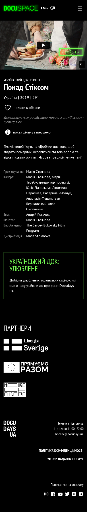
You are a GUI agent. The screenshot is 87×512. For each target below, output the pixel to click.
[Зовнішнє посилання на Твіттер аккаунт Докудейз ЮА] (67, 494)
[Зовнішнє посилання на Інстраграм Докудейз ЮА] (46, 494)
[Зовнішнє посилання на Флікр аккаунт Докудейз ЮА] (74, 494)
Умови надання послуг (65, 459)
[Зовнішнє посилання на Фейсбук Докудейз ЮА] (53, 494)
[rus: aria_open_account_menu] (80, 8)
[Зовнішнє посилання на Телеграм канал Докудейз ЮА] (81, 494)
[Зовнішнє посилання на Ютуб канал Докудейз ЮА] (60, 494)
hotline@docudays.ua (69, 434)
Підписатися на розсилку (67, 484)
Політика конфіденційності (61, 450)
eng (44, 8)
